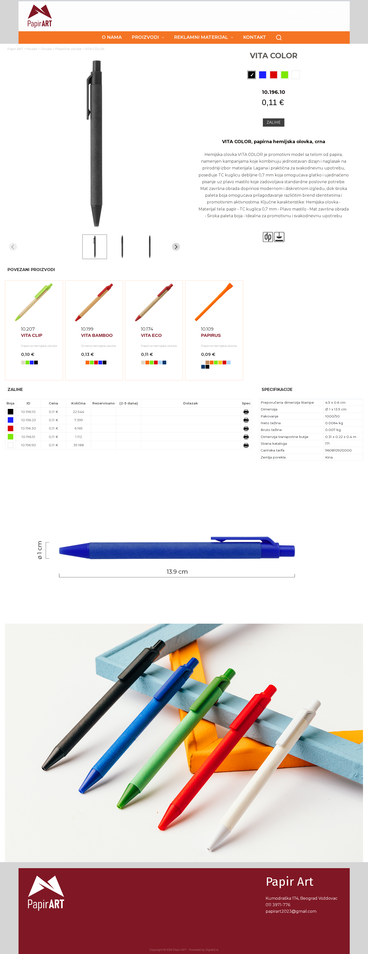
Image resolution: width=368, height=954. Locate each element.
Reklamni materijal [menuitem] (201, 37)
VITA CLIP (31, 335)
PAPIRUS (211, 335)
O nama (112, 37)
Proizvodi (145, 37)
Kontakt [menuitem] (254, 37)
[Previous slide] (13, 247)
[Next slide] (176, 247)
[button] (94, 246)
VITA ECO (151, 335)
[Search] (279, 37)
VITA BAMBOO (97, 335)
